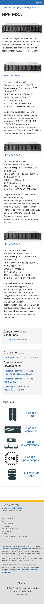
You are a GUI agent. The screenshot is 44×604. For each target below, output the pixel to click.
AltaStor (38, 2)
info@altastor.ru (15, 508)
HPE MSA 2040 (11, 155)
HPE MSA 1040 (11, 75)
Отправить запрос (10, 529)
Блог (4, 521)
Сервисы (5, 534)
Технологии (7, 524)
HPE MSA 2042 (11, 244)
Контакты (6, 526)
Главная (6, 7)
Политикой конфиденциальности (15, 549)
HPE (34, 7)
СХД (27, 7)
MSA (40, 7)
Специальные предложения (14, 536)
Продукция (17, 7)
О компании (7, 519)
